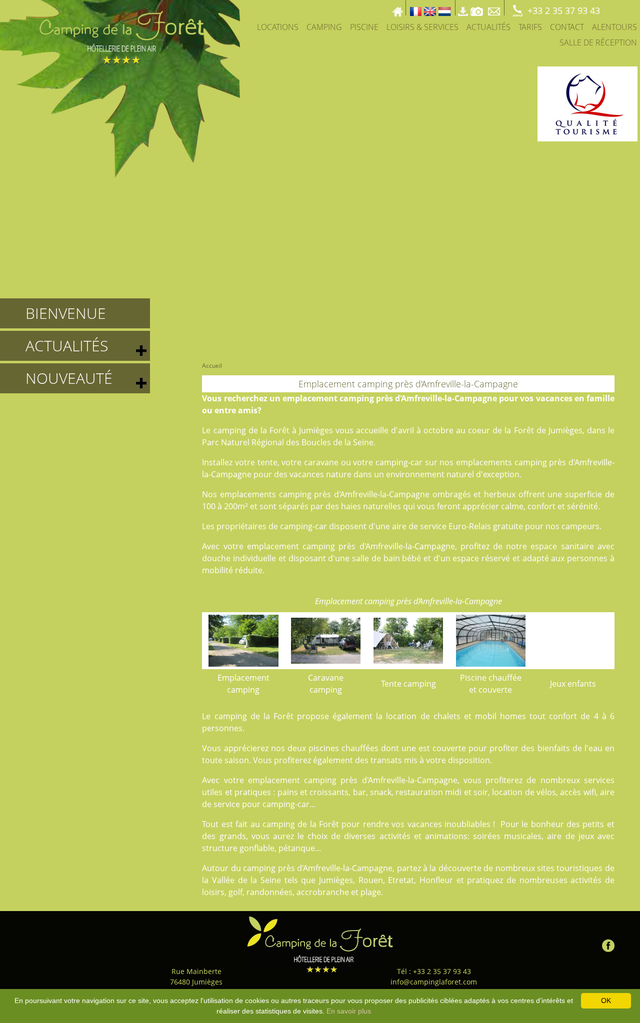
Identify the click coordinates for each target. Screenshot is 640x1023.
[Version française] (416, 7)
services (599, 780)
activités (395, 836)
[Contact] (495, 7)
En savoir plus (348, 1011)
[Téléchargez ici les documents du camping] (463, 7)
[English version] (430, 7)
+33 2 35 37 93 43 (564, 10)
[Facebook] (608, 943)
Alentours (614, 26)
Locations (277, 26)
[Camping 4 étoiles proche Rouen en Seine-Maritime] (120, 87)
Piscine (364, 26)
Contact (567, 26)
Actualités (488, 26)
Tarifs (530, 26)
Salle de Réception (598, 42)
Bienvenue (66, 313)
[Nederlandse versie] (444, 7)
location (401, 716)
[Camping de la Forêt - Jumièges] (320, 944)
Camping (324, 26)
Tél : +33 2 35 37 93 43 (434, 971)
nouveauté (69, 378)
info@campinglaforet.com (433, 982)
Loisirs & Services (422, 26)
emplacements (484, 462)
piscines (323, 748)
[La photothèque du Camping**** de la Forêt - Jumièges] (476, 7)
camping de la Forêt (252, 430)
